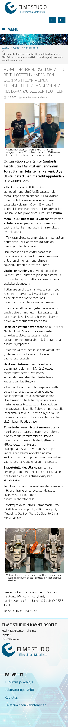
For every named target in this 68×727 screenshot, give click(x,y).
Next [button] (64, 38)
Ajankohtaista (31, 47)
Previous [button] (4, 38)
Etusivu (5, 47)
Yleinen (16, 47)
